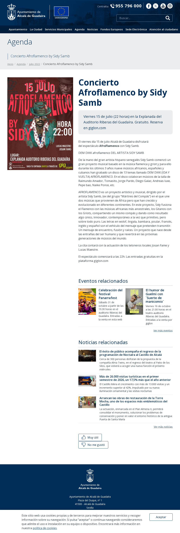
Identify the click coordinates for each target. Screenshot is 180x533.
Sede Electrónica (136, 29)
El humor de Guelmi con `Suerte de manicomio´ (155, 296)
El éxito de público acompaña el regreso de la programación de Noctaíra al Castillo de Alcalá (130, 353)
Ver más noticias (163, 426)
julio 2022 (34, 64)
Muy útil (92, 437)
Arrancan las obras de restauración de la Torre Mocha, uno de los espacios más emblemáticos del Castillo (133, 401)
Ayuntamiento (18, 29)
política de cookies (45, 528)
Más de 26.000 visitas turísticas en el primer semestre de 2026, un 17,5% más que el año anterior (135, 378)
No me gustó (96, 445)
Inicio (10, 64)
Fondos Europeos (112, 29)
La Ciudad (36, 29)
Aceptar (161, 517)
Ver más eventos (163, 330)
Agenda (80, 29)
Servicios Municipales (58, 29)
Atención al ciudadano (163, 29)
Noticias (92, 29)
